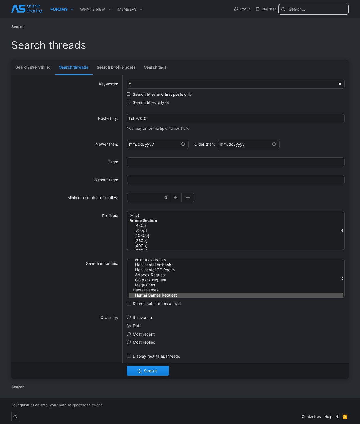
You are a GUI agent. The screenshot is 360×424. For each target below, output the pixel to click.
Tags (112, 161)
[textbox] (235, 162)
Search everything (33, 67)
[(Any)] (236, 215)
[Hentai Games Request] (236, 295)
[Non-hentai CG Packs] (236, 269)
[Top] (337, 416)
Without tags (105, 179)
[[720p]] (236, 230)
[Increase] (175, 197)
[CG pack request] (236, 279)
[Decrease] (188, 197)
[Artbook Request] (236, 274)
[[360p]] (236, 240)
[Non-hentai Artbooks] (236, 264)
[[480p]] (236, 225)
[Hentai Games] (236, 290)
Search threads (73, 67)
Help (328, 416)
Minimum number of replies (92, 197)
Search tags (155, 67)
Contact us (311, 416)
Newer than (106, 144)
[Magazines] (236, 285)
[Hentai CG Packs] (236, 259)
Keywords (108, 83)
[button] (72, 9)
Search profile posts (116, 67)
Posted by (107, 118)
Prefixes (109, 215)
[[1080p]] (236, 235)
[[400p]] (236, 245)
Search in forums (101, 263)
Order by (108, 317)
